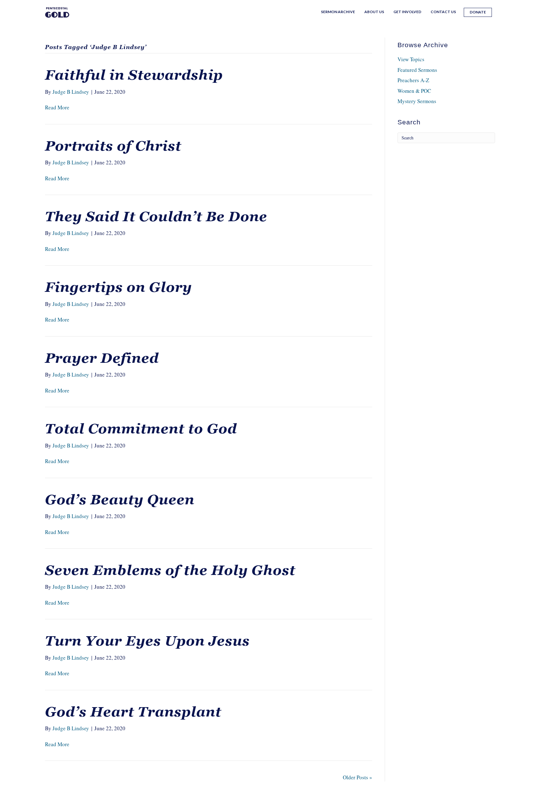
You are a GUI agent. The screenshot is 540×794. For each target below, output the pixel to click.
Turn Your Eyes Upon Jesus (147, 641)
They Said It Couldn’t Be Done (156, 216)
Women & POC (414, 90)
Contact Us (443, 11)
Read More (57, 107)
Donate (478, 12)
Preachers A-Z (413, 80)
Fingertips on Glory (118, 287)
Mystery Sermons (417, 101)
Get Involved (407, 11)
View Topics (411, 59)
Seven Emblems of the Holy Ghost (170, 570)
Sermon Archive (338, 11)
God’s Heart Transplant (133, 712)
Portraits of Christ (113, 146)
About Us (374, 11)
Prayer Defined (102, 358)
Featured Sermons (417, 69)
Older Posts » (357, 777)
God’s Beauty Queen (119, 499)
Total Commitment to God (141, 429)
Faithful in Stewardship (134, 75)
